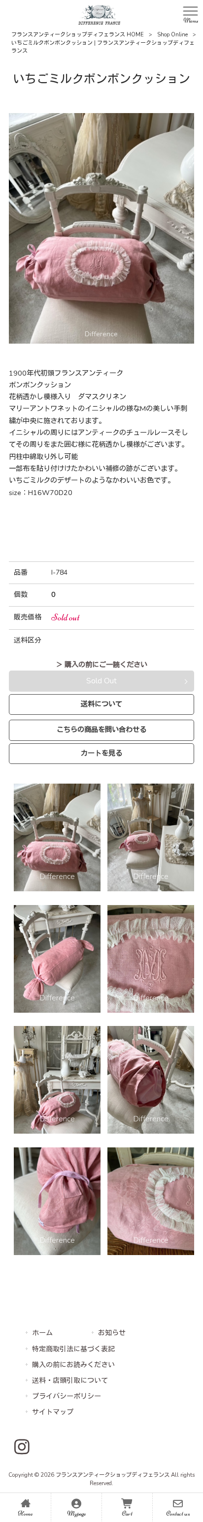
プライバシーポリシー (66, 1396)
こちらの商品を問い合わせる (101, 729)
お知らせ (112, 1333)
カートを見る (101, 753)
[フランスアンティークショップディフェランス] (99, 14)
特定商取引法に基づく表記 (73, 1349)
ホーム (42, 1333)
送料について (101, 704)
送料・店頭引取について (70, 1380)
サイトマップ (52, 1412)
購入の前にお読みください (73, 1365)
